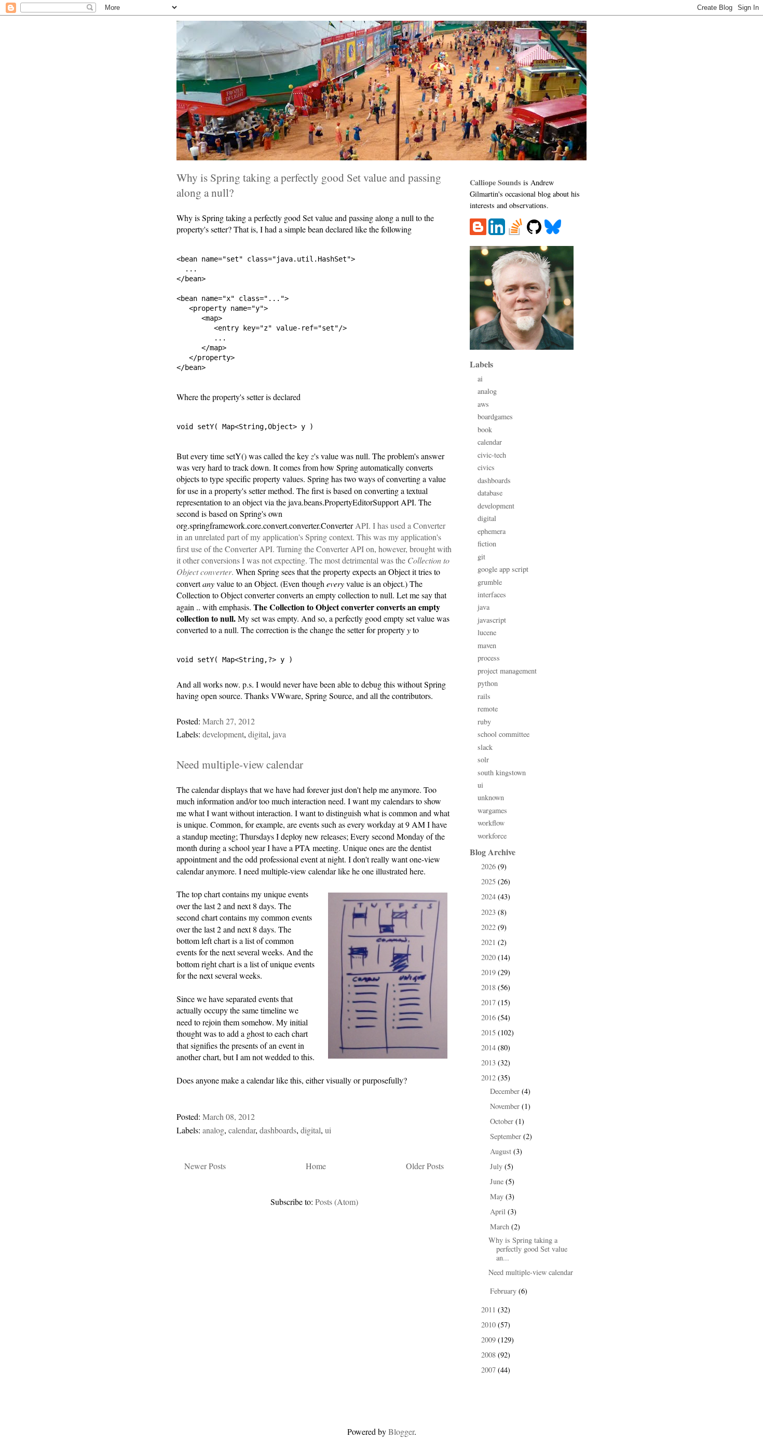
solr (483, 759)
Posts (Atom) (336, 1201)
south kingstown (502, 772)
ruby (484, 721)
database (490, 493)
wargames (492, 810)
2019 (489, 972)
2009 (489, 1340)
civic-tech (492, 455)
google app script (503, 569)
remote (488, 709)
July (497, 1166)
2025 (489, 881)
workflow (491, 823)
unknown (491, 797)
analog (213, 1130)
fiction (487, 544)
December (506, 1091)
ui (328, 1130)
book (485, 429)
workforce (492, 836)
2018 (489, 987)
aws (483, 404)
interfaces (492, 594)
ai (480, 378)
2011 (489, 1309)
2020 (489, 957)
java (279, 734)
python (488, 683)
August (501, 1151)
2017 (489, 1002)
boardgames (495, 416)
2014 (489, 1047)
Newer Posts (205, 1165)
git (481, 556)
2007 (489, 1370)
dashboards (278, 1130)
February (504, 1291)
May (498, 1196)
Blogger (401, 1431)
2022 (489, 927)
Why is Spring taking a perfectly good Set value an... (527, 1249)
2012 (489, 1077)
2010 (489, 1324)
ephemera (492, 531)
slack (485, 747)
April (499, 1211)
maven (487, 645)
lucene (487, 632)
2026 (489, 866)
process (489, 658)
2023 (489, 912)
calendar (241, 1130)
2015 (489, 1032)
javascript (492, 620)
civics (486, 467)
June (498, 1181)
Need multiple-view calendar (239, 764)
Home (316, 1165)
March (500, 1226)
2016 (489, 1017)
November (506, 1106)
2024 (489, 896)
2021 (489, 942)
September (506, 1136)
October (502, 1121)
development (223, 734)
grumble (490, 582)
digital (258, 734)
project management (507, 671)
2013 (489, 1062)
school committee (503, 734)
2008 (489, 1355)
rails (484, 696)
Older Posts (425, 1165)
